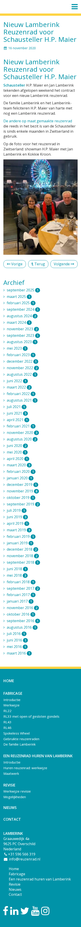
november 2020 (22, 432)
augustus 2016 (21, 627)
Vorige (16, 263)
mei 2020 (16, 452)
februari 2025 (20, 302)
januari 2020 (19, 478)
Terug (39, 263)
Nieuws (10, 807)
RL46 (7, 727)
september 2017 (22, 588)
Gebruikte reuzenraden (21, 739)
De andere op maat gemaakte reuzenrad (37, 120)
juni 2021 (16, 413)
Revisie (14, 884)
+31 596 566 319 (21, 854)
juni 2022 (16, 380)
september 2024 (22, 309)
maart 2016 (18, 653)
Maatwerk (11, 773)
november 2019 (22, 491)
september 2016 (22, 620)
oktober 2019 (20, 497)
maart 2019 (18, 529)
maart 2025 (18, 296)
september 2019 (22, 504)
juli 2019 (16, 510)
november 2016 (22, 607)
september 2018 (22, 562)
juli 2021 (16, 406)
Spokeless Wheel (16, 733)
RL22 (7, 710)
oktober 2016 (20, 614)
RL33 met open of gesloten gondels (31, 716)
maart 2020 (18, 464)
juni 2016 (16, 640)
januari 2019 (19, 543)
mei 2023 (16, 348)
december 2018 (22, 549)
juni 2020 (16, 445)
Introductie (11, 699)
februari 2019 (20, 536)
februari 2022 (20, 393)
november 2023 (22, 328)
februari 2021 (20, 426)
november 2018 (22, 555)
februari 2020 (20, 471)
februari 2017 (20, 594)
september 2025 (22, 290)
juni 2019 (16, 516)
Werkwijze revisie (17, 791)
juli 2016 (16, 633)
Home (8, 680)
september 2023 (22, 335)
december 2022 (22, 361)
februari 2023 (20, 354)
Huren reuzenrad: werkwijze (25, 768)
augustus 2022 (21, 374)
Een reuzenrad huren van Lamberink (40, 879)
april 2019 (17, 523)
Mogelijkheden (14, 797)
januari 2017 (19, 601)
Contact (12, 819)
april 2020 (17, 458)
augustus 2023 (21, 341)
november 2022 (22, 367)
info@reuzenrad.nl (24, 859)
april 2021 (17, 419)
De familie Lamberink (19, 744)
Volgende (62, 263)
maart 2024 (18, 322)
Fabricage (17, 873)
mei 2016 (16, 646)
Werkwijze (11, 705)
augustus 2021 (21, 400)
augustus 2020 (21, 439)
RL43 (7, 722)
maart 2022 (18, 387)
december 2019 (22, 484)
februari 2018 (20, 581)
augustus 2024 (21, 315)
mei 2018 (16, 575)
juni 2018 (16, 568)
